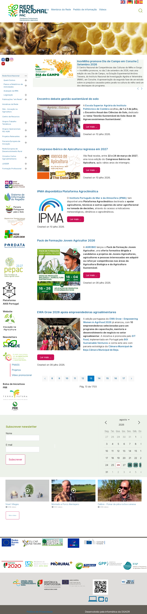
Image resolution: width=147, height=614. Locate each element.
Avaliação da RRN (11, 91)
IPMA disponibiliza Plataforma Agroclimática (67, 191)
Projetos (16, 369)
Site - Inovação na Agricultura (10, 110)
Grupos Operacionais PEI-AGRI (11, 130)
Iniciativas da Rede (10, 104)
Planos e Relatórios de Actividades (13, 85)
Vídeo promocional (22, 375)
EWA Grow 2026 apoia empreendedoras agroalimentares (76, 312)
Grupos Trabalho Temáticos (9, 122)
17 (124, 378)
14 (99, 378)
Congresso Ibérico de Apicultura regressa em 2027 (72, 149)
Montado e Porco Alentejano (65, 504)
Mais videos (12, 515)
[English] (122, 1)
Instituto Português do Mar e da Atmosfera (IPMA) (98, 198)
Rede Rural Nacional (10, 76)
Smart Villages (12, 504)
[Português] (137, 1)
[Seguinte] (142, 88)
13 (91, 378)
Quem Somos (9, 80)
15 (107, 378)
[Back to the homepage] (26, 13)
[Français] (126, 1)
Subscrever (15, 459)
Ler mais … (91, 126)
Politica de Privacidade (40, 611)
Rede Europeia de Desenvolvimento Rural (12, 150)
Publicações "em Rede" (12, 99)
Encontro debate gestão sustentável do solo (68, 99)
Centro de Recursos (11, 117)
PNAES (16, 364)
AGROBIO (90, 247)
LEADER (5, 164)
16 (115, 378)
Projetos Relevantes (11, 136)
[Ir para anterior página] (45, 378)
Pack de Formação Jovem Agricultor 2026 (66, 240)
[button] (140, 10)
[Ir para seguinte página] (131, 378)
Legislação (8, 95)
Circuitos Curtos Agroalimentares (9, 157)
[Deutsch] (130, 1)
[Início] (33, 9)
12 (83, 378)
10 (67, 378)
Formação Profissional (11, 169)
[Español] (141, 1)
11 (75, 378)
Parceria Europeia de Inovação (11, 142)
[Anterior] (138, 88)
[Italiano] (134, 1)
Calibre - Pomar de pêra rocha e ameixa (117, 504)
